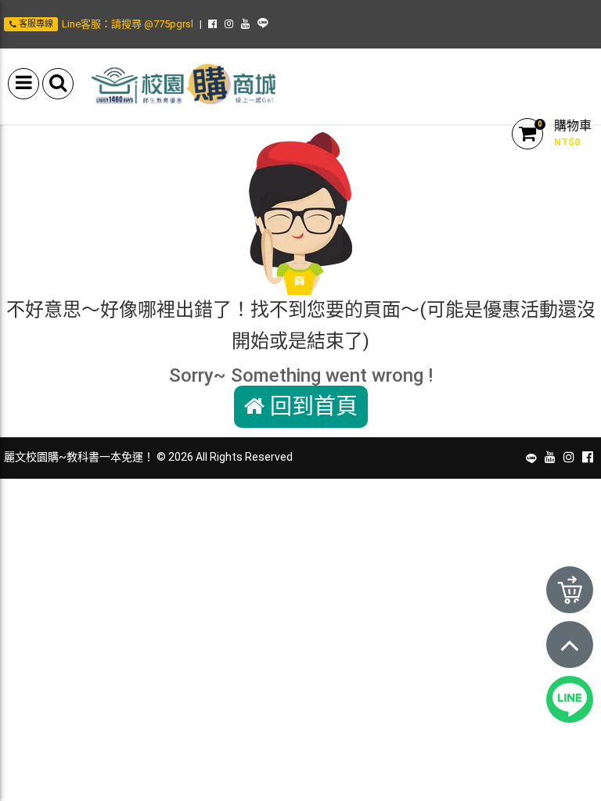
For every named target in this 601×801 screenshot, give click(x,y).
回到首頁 (311, 406)
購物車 (573, 125)
